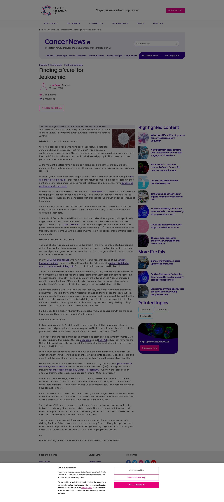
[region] (112, 482)
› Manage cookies (136, 470)
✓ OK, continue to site (136, 485)
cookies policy (86, 488)
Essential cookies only (136, 478)
